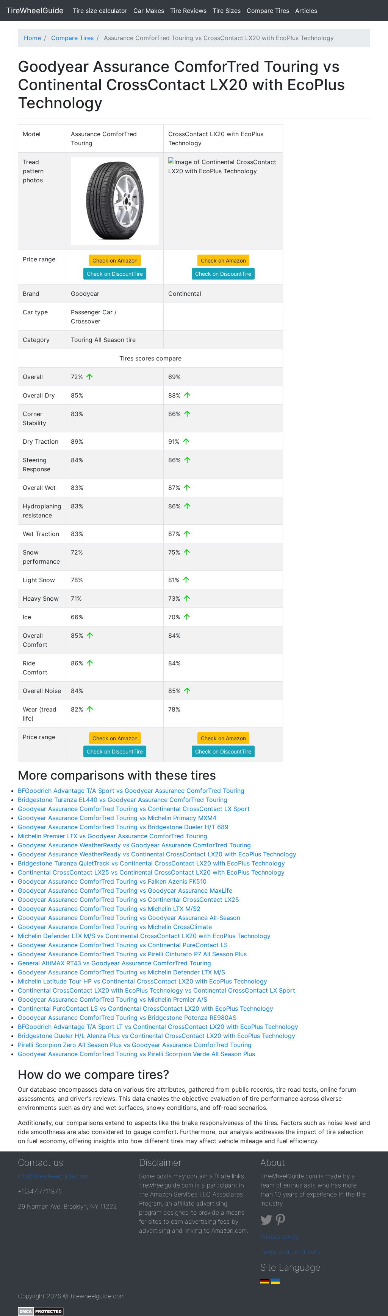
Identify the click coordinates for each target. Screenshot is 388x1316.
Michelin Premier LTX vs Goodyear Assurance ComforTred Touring (112, 836)
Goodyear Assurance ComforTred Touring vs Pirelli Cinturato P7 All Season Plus (132, 954)
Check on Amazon (115, 260)
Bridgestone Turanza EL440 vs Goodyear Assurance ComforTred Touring (122, 799)
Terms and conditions (290, 1251)
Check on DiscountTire (115, 273)
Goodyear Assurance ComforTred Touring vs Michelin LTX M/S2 (109, 908)
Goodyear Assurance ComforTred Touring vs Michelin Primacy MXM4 (117, 818)
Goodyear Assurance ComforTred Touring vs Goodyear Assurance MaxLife (125, 890)
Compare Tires (268, 10)
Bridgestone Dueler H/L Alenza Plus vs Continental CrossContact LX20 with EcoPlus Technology (156, 1035)
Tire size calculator (101, 10)
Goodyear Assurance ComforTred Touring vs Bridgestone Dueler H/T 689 (123, 827)
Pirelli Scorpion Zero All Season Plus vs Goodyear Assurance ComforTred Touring (135, 1045)
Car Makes (148, 10)
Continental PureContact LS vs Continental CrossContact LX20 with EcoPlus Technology (145, 1008)
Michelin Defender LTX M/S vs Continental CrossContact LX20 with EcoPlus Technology (144, 936)
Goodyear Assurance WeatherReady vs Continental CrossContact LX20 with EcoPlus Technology (157, 854)
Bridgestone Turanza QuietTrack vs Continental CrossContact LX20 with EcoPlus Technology (151, 863)
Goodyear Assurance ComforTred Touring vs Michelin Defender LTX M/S (121, 972)
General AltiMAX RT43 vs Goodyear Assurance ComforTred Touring (114, 963)
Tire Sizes (227, 10)
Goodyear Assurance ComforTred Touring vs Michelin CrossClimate (115, 927)
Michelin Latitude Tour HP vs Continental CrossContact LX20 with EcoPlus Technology (142, 981)
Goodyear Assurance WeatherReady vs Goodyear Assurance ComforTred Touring (134, 845)
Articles (306, 10)
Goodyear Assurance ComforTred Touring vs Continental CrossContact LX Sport (134, 809)
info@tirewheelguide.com (53, 1176)
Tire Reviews (188, 10)
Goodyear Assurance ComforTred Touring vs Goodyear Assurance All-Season (129, 917)
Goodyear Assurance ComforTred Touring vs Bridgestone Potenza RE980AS (127, 1017)
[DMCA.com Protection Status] (41, 1311)
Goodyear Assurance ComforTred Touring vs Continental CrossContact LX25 (128, 899)
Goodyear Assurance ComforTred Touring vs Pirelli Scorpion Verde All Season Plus (136, 1054)
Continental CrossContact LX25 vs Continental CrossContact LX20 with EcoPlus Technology (151, 872)
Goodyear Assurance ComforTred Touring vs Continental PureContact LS (123, 945)
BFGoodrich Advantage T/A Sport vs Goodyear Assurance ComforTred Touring (131, 790)
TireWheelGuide (35, 10)
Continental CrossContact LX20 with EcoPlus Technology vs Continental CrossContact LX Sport (156, 990)
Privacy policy (279, 1236)
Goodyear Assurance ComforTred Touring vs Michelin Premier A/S (112, 999)
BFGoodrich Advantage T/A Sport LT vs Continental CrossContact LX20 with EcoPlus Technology (158, 1026)
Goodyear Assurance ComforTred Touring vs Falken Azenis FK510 (112, 881)
